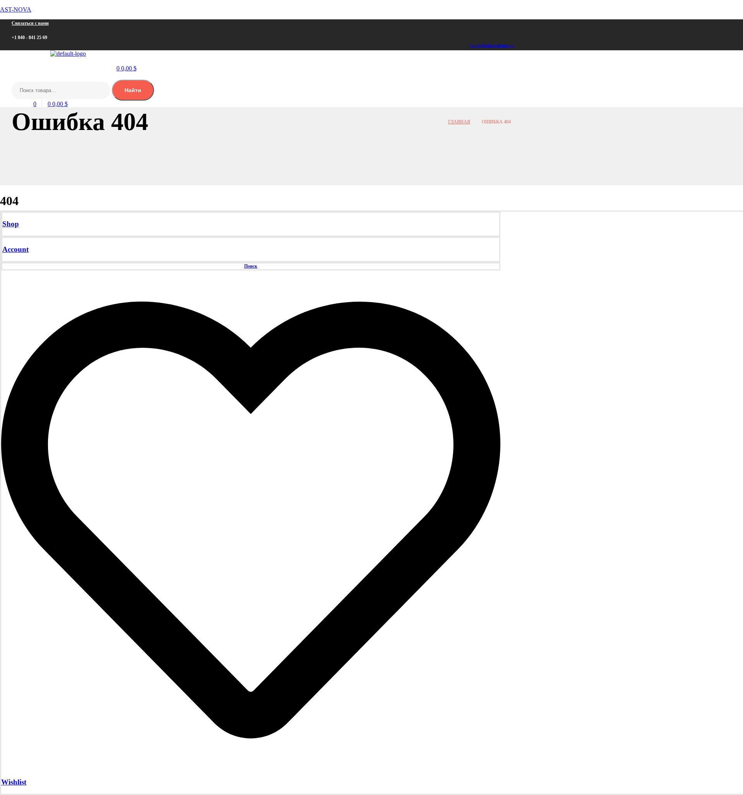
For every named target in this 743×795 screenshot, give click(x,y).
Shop (10, 224)
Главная (459, 122)
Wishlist (13, 782)
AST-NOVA (15, 9)
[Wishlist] (250, 767)
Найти (133, 90)
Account (15, 249)
